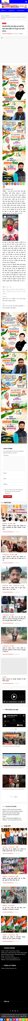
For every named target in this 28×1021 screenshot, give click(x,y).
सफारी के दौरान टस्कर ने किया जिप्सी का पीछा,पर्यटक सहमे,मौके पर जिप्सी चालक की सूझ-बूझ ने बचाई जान (14, 635)
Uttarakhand (6, 554)
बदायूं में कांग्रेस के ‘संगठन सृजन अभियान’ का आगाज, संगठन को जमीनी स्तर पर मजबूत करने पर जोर (14, 544)
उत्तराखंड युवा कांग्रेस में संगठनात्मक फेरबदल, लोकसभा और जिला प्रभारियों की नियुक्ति (14, 924)
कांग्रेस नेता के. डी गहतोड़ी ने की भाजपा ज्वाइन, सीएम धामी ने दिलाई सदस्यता (14, 298)
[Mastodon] (18, 184)
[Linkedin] (12, 184)
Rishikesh (5, 523)
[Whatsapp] (23, 184)
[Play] (4, 702)
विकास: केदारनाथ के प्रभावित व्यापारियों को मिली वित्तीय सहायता (14, 666)
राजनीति (14, 523)
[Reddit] (9, 184)
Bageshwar (5, 585)
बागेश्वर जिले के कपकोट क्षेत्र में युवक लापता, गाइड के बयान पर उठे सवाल (14, 575)
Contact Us (11, 10)
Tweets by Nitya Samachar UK (8, 968)
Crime (10, 585)
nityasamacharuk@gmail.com (7, 33)
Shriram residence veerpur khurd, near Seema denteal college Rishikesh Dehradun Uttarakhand (13, 813)
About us (3, 10)
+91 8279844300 (10, 816)
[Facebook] (4, 184)
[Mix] (20, 184)
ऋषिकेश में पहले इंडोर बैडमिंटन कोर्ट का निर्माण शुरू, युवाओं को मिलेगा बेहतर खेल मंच (14, 865)
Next (16, 729)
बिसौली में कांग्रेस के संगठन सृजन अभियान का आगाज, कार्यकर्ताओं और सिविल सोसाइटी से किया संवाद (14, 513)
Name (5, 473)
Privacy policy (20, 10)
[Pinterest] (15, 184)
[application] (14, 696)
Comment (6, 455)
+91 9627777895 (9, 956)
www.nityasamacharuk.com (15, 819)
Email (5, 478)
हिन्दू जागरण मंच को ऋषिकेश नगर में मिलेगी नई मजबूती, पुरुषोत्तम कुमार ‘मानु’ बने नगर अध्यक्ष (14, 836)
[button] (14, 697)
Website (5, 484)
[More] (4, 186)
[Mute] (21, 702)
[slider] (13, 701)
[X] (6, 184)
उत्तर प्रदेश (4, 23)
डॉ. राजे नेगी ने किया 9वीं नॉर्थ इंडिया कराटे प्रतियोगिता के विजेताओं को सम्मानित (14, 895)
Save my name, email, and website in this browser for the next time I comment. (14, 491)
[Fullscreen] (23, 702)
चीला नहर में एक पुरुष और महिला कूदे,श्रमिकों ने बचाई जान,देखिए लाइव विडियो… (13, 306)
